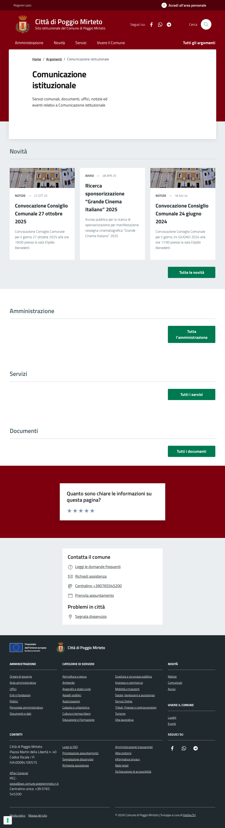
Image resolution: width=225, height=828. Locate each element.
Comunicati (175, 682)
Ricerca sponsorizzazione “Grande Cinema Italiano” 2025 (104, 197)
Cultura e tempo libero (76, 713)
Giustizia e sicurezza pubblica (133, 676)
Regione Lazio (22, 5)
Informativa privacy (127, 759)
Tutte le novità (191, 272)
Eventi (172, 723)
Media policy (17, 815)
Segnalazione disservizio (77, 759)
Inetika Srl (189, 815)
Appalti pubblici (71, 695)
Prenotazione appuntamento (80, 753)
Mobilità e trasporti (127, 689)
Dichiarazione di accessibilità (133, 771)
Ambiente (68, 682)
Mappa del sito (37, 815)
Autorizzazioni (71, 701)
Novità (59, 43)
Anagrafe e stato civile (76, 689)
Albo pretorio (123, 753)
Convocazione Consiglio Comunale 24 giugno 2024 (182, 213)
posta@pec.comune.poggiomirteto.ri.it (34, 783)
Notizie (20, 195)
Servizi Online (123, 701)
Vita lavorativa (124, 719)
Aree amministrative (23, 682)
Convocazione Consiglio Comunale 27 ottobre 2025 (41, 213)
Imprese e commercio (129, 682)
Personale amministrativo (26, 707)
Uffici (13, 689)
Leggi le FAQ (70, 747)
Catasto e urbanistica (75, 707)
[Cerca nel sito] (206, 24)
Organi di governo (21, 676)
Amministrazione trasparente (134, 747)
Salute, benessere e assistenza (135, 695)
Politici (14, 701)
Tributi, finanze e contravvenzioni (135, 707)
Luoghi (172, 717)
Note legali (122, 765)
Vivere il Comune (111, 43)
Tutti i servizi (191, 394)
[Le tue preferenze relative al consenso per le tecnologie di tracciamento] (8, 820)
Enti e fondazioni (20, 695)
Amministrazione (29, 43)
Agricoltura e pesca (74, 676)
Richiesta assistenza (75, 765)
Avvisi (89, 175)
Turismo (120, 713)
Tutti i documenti (191, 451)
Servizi (80, 43)
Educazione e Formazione (78, 719)
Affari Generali (19, 773)
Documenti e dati (20, 713)
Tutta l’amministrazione (191, 334)
